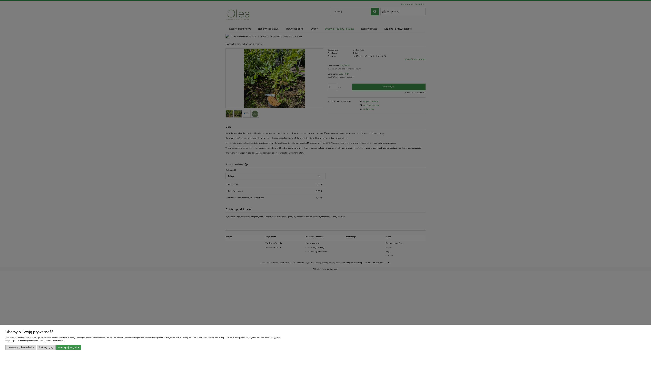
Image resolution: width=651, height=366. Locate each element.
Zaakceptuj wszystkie (68, 347)
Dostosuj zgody (46, 347)
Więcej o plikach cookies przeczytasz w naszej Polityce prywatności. (34, 340)
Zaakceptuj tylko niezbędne (20, 347)
